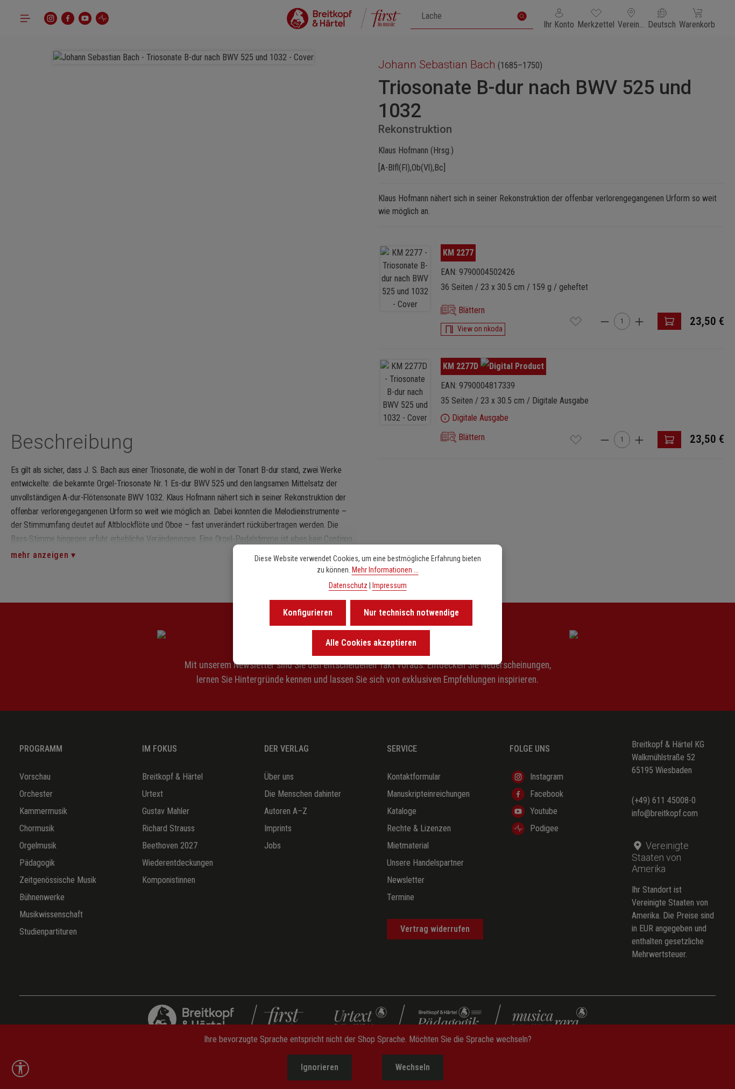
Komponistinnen (168, 880)
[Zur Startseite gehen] (344, 18)
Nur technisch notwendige (411, 612)
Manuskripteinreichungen (428, 794)
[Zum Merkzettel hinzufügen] (575, 321)
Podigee (544, 828)
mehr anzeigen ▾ (43, 555)
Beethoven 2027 (169, 845)
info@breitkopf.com (665, 813)
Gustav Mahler (165, 811)
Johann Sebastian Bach (437, 64)
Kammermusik (43, 811)
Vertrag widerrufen (435, 929)
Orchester (36, 794)
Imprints (278, 828)
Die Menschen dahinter (302, 794)
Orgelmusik (37, 845)
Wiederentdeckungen (177, 863)
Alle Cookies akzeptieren (371, 643)
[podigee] (102, 18)
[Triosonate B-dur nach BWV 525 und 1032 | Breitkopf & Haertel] (405, 278)
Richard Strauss (168, 828)
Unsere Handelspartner (425, 863)
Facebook (546, 794)
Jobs (272, 845)
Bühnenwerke (42, 897)
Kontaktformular (414, 777)
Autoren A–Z (285, 811)
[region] (183, 220)
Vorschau (35, 777)
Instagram (546, 777)
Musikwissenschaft (51, 914)
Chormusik (36, 828)
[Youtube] (85, 18)
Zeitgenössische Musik (57, 880)
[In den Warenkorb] (669, 321)
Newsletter (406, 880)
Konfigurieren (308, 612)
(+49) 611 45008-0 (664, 800)
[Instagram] (50, 18)
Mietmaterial (408, 845)
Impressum (389, 585)
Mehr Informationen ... (385, 569)
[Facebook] (67, 18)
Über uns (279, 777)
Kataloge (401, 811)
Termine (400, 897)
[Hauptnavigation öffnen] (25, 18)
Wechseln (412, 1067)
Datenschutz (348, 585)
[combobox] (461, 16)
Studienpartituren (48, 932)
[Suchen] (522, 16)
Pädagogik (37, 863)
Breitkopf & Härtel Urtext (172, 785)
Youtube (543, 811)
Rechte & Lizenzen (419, 828)
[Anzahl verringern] (604, 321)
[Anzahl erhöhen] (639, 321)
